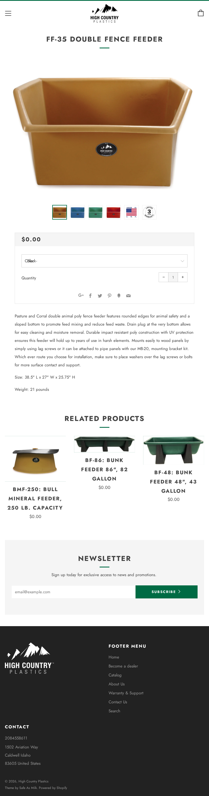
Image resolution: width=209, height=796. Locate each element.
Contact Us (118, 702)
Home (114, 657)
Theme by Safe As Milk (21, 787)
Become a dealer (123, 666)
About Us (117, 684)
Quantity (28, 278)
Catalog (115, 675)
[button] (59, 212)
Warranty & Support (126, 693)
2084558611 (16, 738)
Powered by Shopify (53, 787)
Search (114, 711)
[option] (104, 129)
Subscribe (164, 591)
